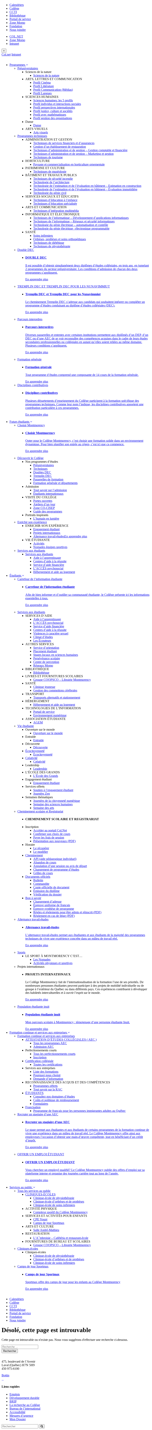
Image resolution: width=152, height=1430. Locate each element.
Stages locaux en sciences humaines (55, 654)
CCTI (13, 12)
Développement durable (24, 1398)
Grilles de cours (43, 873)
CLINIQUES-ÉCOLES (40, 1194)
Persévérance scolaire (46, 658)
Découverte (40, 747)
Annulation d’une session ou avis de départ (60, 866)
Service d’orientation (46, 647)
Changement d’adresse (47, 901)
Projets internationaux (46, 532)
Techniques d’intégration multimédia (56, 210)
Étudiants (16, 575)
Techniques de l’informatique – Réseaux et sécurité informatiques (74, 221)
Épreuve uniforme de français (51, 905)
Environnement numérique (49, 715)
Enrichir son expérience (32, 522)
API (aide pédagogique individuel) (54, 859)
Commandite (41, 883)
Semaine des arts (43, 808)
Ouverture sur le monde (48, 733)
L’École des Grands (45, 775)
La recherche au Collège (25, 1405)
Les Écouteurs (42, 640)
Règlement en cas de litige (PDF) (54, 915)
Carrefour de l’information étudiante (39, 579)
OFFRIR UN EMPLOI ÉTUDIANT (40, 1154)
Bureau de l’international (25, 1408)
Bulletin (38, 880)
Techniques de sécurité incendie (53, 178)
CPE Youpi (40, 1219)
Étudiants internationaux (48, 493)
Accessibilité (17, 1412)
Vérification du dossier (47, 894)
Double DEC (25, 250)
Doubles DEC (42, 472)
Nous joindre (18, 29)
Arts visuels (40, 132)
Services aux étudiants (31, 550)
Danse (37, 125)
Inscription (40, 1057)
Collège (14, 8)
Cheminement (34, 855)
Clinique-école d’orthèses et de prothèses (58, 1201)
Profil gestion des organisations (52, 118)
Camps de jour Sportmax (48, 1223)
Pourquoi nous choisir (47, 1075)
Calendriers (17, 5)
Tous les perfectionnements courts (54, 1053)
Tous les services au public (34, 1191)
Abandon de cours (44, 862)
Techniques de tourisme (48, 157)
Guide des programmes (47, 511)
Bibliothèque (18, 15)
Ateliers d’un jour (44, 504)
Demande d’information (48, 1078)
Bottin (5, 1375)
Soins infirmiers (43, 235)
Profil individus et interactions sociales (57, 104)
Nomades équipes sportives (50, 547)
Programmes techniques (32, 136)
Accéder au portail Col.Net (50, 830)
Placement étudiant (45, 651)
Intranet (14, 43)
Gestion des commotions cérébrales (55, 690)
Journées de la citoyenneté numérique (56, 800)
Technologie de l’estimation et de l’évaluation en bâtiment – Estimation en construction (87, 185)
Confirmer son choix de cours (51, 834)
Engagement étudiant (46, 529)
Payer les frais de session (48, 837)
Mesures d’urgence (21, 1415)
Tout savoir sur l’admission (50, 490)
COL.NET (16, 36)
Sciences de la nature (46, 75)
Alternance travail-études (48, 536)
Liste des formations (45, 1071)
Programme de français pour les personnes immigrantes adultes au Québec (79, 1110)
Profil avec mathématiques (49, 114)
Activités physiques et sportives (52, 963)
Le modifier (40, 851)
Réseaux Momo (43, 665)
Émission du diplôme (46, 891)
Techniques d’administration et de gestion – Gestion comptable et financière (80, 150)
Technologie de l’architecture (51, 182)
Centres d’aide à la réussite (49, 561)
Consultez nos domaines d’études (54, 1096)
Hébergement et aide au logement (54, 572)
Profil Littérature (43, 86)
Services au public (21, 1187)
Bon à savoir (33, 898)
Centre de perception (46, 662)
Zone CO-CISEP (44, 508)
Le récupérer (41, 848)
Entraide (38, 740)
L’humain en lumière (46, 518)
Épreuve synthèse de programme (53, 908)
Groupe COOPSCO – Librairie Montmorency (62, 679)
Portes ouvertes (42, 500)
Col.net (6, 54)
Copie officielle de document (51, 887)
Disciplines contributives (32, 385)
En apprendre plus (36, 279)
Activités (38, 543)
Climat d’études (43, 637)
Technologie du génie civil (49, 193)
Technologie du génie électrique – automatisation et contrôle (70, 225)
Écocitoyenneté (35, 751)
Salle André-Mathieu (46, 1230)
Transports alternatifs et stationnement (56, 697)
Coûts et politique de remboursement (56, 1100)
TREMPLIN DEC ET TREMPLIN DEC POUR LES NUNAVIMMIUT (63, 286)
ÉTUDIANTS (34, 1093)
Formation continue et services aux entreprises (39, 1032)
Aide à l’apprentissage (47, 557)
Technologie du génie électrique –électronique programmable (71, 228)
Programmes (18, 64)
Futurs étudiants (20, 421)
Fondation (16, 26)
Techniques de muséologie (49, 171)
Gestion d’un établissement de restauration (59, 146)
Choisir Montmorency (31, 425)
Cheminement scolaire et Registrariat (40, 811)
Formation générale (29, 359)
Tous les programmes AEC (50, 1043)
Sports (21, 952)
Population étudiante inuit (33, 1006)
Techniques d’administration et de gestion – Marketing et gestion (73, 153)
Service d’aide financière (48, 565)
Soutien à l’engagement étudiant (53, 790)
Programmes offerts (45, 1086)
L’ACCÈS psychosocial (48, 568)
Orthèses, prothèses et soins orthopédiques (59, 239)
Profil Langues (42, 93)
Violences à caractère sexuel (50, 633)
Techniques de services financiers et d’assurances (63, 143)
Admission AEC (43, 1046)
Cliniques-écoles (27, 1248)
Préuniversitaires (27, 68)
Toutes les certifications (47, 1064)
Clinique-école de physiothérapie (53, 1198)
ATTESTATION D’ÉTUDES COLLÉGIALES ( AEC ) (61, 1039)
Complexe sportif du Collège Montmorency (60, 1212)
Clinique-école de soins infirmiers (54, 1205)
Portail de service (20, 19)
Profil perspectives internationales (54, 107)
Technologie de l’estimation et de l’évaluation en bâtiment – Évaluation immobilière (85, 189)
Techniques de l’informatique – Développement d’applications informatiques (81, 217)
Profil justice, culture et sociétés (52, 111)
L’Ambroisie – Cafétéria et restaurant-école (60, 1238)
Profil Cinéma (42, 82)
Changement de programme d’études (56, 869)
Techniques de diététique (48, 242)
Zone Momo (17, 22)
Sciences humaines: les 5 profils (53, 100)
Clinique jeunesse (44, 687)
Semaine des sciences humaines (53, 804)
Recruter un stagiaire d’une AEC (37, 1114)
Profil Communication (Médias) (53, 89)
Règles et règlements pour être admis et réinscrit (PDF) (67, 912)
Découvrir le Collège (30, 458)
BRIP (13, 1401)
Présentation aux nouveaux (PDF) (54, 841)
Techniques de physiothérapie (51, 246)
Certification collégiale (39, 1061)
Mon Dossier (18, 1419)
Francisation (33, 1107)
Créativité (31, 758)
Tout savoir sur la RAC (47, 1089)
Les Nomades (41, 959)
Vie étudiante (25, 726)
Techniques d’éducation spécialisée (55, 203)
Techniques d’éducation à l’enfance (55, 200)
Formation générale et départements (55, 483)
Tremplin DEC (42, 476)
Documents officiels (37, 876)
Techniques (40, 468)
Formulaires (40, 1103)
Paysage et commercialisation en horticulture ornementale (69, 164)
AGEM (38, 722)
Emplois (15, 1394)
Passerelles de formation (48, 479)
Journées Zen (41, 793)
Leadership (40, 768)
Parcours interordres (29, 319)
